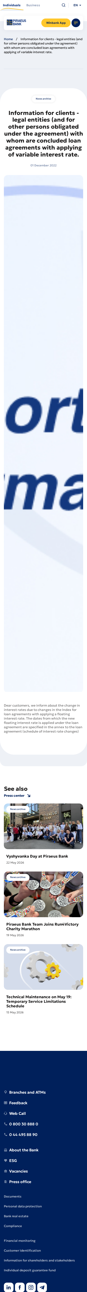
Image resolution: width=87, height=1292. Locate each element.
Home (8, 39)
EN (75, 5)
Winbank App (56, 23)
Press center (14, 796)
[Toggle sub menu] (76, 23)
